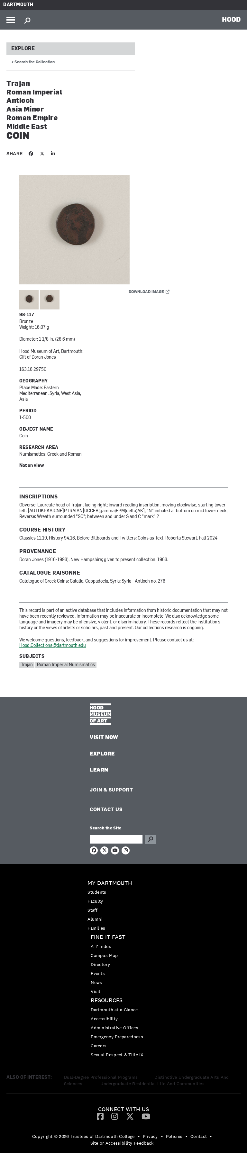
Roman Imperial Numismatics (66, 665)
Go (150, 839)
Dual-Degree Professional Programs (101, 1077)
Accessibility (104, 1019)
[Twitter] (130, 1116)
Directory (100, 964)
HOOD (231, 19)
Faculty (95, 901)
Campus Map (104, 955)
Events (98, 973)
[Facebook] (100, 1116)
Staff (92, 910)
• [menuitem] (139, 1136)
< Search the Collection (33, 62)
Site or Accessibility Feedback (122, 1143)
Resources (107, 1000)
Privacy (150, 1136)
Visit (96, 991)
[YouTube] (146, 1116)
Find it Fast (108, 937)
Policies (174, 1136)
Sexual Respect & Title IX (117, 1055)
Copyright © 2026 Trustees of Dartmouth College (83, 1136)
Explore (23, 48)
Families (96, 928)
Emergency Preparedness (117, 1037)
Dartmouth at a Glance (114, 1010)
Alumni (95, 919)
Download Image (146, 292)
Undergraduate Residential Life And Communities (152, 1083)
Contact (198, 1136)
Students (96, 892)
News (96, 982)
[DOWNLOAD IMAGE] (96, 230)
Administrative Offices (114, 1028)
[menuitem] (123, 905)
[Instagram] (114, 1116)
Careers (98, 1046)
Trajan (27, 665)
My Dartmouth (109, 883)
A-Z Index (101, 946)
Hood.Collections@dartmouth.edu (52, 645)
